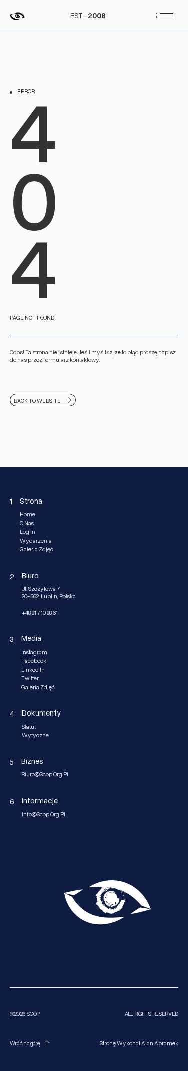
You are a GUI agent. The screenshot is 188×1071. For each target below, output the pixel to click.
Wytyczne (35, 735)
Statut (29, 726)
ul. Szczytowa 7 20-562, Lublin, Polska (49, 592)
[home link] (17, 15)
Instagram (34, 652)
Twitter (30, 678)
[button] (31, 1043)
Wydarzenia (36, 540)
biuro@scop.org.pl (44, 774)
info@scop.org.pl (43, 814)
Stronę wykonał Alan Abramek (139, 1043)
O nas (27, 523)
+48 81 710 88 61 (40, 612)
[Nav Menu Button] (164, 15)
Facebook (33, 660)
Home (27, 514)
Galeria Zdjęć (36, 549)
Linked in (33, 669)
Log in (27, 531)
